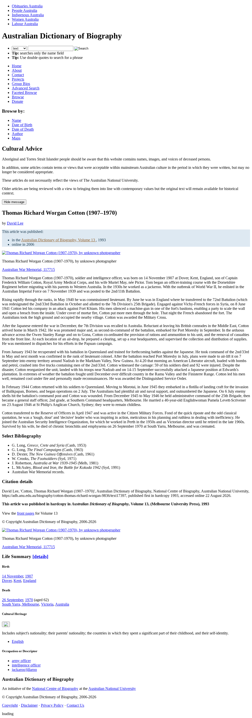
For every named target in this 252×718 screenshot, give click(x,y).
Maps (16, 138)
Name (16, 120)
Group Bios (21, 84)
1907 (29, 576)
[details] (40, 556)
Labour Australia (25, 24)
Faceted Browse (24, 92)
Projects (18, 79)
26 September (12, 600)
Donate (17, 101)
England (29, 580)
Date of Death (23, 129)
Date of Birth (22, 125)
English (18, 641)
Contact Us (75, 705)
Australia (62, 604)
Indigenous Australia (28, 15)
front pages (25, 513)
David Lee (15, 223)
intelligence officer (26, 665)
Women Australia (25, 19)
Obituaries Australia (27, 6)
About (17, 70)
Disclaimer (29, 705)
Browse (18, 97)
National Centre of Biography (55, 688)
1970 (29, 600)
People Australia (24, 10)
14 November (12, 576)
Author (17, 134)
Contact (18, 75)
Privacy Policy (52, 705)
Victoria (47, 604)
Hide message (14, 202)
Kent (17, 580)
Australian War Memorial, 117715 (28, 269)
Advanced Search (25, 88)
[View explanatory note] (6, 624)
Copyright (10, 705)
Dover (7, 580)
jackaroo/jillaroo (24, 669)
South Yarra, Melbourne (20, 604)
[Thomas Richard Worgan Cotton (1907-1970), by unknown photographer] (61, 253)
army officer (21, 661)
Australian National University (112, 688)
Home (16, 66)
